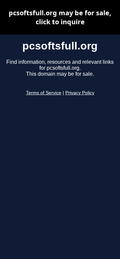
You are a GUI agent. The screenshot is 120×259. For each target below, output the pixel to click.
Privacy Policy (79, 92)
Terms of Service (43, 92)
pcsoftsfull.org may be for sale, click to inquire (60, 17)
